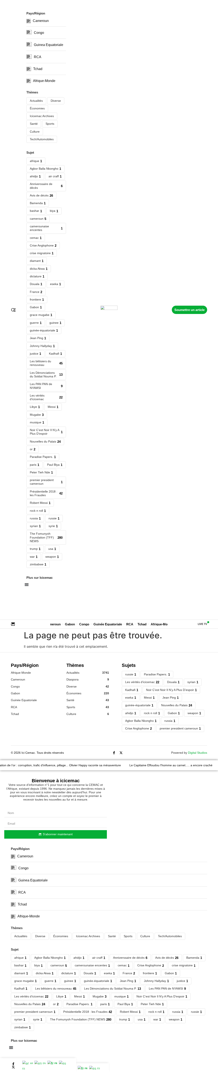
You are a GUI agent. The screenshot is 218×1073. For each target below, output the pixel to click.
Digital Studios (197, 752)
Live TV (202, 624)
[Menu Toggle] (11, 1047)
